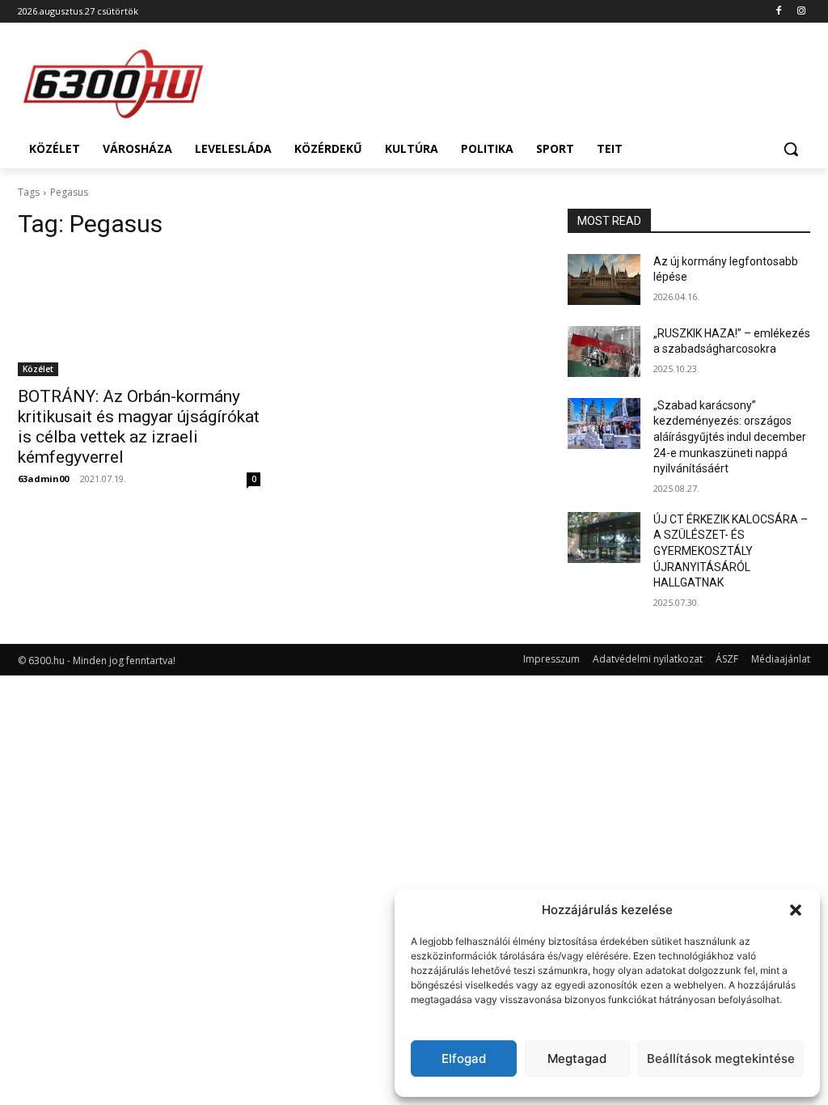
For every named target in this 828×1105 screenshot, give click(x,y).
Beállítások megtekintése (721, 1058)
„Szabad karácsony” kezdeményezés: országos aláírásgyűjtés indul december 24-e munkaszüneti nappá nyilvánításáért (729, 437)
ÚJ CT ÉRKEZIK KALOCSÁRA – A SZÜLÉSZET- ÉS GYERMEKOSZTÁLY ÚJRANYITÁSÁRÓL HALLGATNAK (730, 551)
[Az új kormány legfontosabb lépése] (604, 279)
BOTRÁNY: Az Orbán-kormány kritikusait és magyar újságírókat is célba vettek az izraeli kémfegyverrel (139, 427)
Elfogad (463, 1058)
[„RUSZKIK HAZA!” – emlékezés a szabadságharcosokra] (604, 351)
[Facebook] (778, 11)
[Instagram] (801, 11)
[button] (796, 910)
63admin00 (43, 478)
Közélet (38, 369)
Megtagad (576, 1058)
